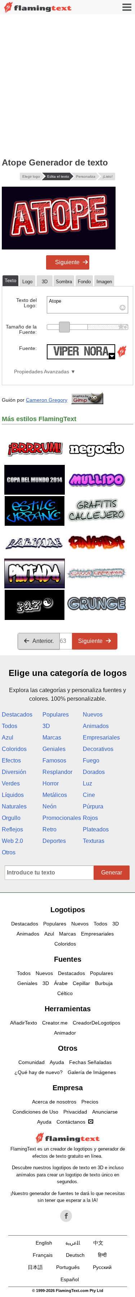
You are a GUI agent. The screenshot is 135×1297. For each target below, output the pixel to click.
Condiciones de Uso (35, 1112)
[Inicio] (38, 7)
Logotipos (67, 910)
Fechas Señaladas (90, 1062)
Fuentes (67, 959)
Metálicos (54, 795)
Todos (9, 726)
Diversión (14, 772)
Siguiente (67, 262)
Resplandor (57, 772)
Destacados (17, 715)
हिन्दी (102, 1255)
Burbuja (104, 983)
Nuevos (93, 715)
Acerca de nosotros (54, 1102)
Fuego (91, 760)
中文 (98, 1243)
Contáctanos (71, 1122)
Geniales (54, 749)
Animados (96, 726)
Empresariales (101, 737)
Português (68, 1267)
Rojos (90, 818)
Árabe (61, 983)
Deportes (54, 841)
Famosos (54, 760)
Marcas (51, 737)
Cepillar (81, 983)
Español (69, 1279)
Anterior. (43, 641)
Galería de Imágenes (92, 1072)
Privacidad (75, 1112)
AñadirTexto (23, 1023)
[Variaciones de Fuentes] (121, 357)
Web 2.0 (12, 841)
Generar (111, 872)
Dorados (94, 772)
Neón (49, 806)
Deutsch (75, 1255)
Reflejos (12, 829)
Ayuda (57, 1062)
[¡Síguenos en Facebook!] (66, 1216)
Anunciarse (105, 1112)
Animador (65, 1033)
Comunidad (31, 1062)
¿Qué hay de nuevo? (38, 1072)
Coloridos (14, 749)
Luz (87, 783)
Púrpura (93, 806)
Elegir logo (31, 176)
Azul (7, 737)
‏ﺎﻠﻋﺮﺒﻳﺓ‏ (73, 1243)
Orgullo (11, 818)
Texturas (93, 841)
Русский (102, 1267)
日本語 (35, 1267)
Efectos (11, 760)
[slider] (64, 327)
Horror (50, 783)
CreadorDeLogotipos (96, 1023)
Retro (49, 829)
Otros (8, 852)
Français (43, 1255)
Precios (89, 1102)
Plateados (96, 829)
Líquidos (13, 795)
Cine (89, 795)
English (44, 1243)
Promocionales (61, 818)
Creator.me (55, 1023)
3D (46, 726)
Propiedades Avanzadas (41, 371)
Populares (55, 715)
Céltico (65, 993)
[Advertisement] (67, 85)
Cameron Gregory (46, 400)
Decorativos (98, 749)
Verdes (11, 783)
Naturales (14, 806)
